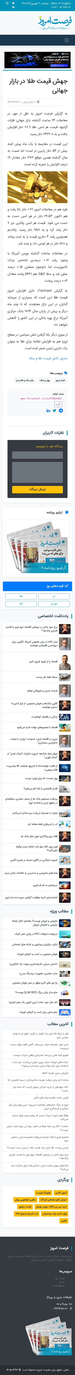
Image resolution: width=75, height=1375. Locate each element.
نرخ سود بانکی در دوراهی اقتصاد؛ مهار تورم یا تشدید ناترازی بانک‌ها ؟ (38, 1157)
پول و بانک (45, 380)
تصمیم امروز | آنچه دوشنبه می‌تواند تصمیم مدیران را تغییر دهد (39, 1139)
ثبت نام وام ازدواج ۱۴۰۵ (26, 1214)
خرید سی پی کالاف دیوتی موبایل (51, 1207)
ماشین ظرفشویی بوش (25, 1200)
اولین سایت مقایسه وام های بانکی (50, 1098)
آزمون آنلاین (61, 1193)
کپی (58, 404)
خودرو (54, 604)
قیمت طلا (61, 297)
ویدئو (61, 1282)
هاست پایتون (25, 1207)
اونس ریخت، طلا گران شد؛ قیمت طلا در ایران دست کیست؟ (37, 1148)
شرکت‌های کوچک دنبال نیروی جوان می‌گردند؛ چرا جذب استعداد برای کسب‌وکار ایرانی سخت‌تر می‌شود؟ (40, 1064)
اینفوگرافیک (58, 1286)
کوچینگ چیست (43, 1193)
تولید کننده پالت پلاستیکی (54, 1214)
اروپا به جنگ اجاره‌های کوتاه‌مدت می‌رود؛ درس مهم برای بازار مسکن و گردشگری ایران (38, 1107)
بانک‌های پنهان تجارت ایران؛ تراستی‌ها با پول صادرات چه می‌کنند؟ (39, 1168)
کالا (21, 604)
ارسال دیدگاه (38, 489)
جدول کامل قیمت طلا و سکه (48, 358)
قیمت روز (59, 1278)
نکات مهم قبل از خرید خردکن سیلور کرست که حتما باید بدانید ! (40, 1089)
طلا (21, 596)
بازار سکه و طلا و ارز (25, 380)
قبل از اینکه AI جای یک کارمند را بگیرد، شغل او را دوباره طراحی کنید (40, 1036)
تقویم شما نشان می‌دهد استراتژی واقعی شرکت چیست (40, 1055)
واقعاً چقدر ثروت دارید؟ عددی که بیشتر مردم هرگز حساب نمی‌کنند (40, 1117)
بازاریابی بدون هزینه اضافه (55, 1073)
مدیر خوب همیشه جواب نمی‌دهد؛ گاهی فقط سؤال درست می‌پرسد (39, 1046)
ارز (54, 596)
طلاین (64, 1221)
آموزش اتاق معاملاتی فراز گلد (53, 1200)
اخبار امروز (60, 380)
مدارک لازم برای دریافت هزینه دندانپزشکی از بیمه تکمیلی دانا (38, 1080)
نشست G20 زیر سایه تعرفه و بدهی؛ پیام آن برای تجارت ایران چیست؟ (37, 1128)
